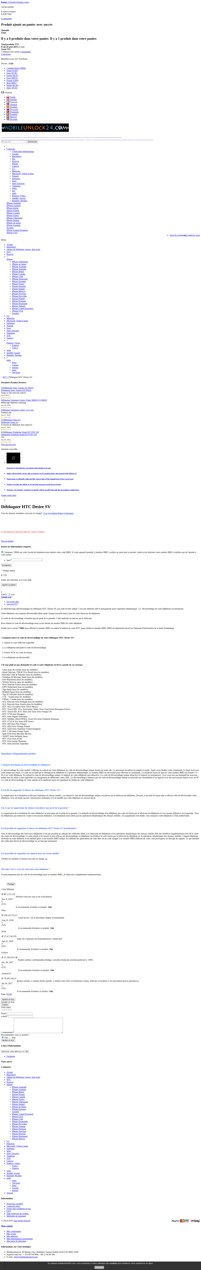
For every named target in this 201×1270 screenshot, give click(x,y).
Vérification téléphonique (23, 151)
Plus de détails (7, 541)
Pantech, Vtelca (19, 196)
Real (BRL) (12, 83)
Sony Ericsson (18, 183)
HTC (9, 252)
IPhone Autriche (14, 205)
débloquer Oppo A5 (9, 422)
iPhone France (13, 215)
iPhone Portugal (19, 301)
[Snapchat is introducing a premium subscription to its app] (13, 462)
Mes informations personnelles (20, 1239)
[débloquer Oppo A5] (11, 420)
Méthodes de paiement (16, 1216)
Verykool (16, 372)
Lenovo (15, 166)
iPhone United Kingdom (17, 230)
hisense (15, 367)
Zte (13, 191)
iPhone (15, 164)
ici (46, 859)
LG (14, 169)
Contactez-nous (13, 1206)
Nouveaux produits (15, 1204)
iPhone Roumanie (19, 303)
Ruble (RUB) (12, 85)
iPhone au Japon (14, 223)
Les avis (12, 604)
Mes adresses (12, 1236)
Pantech (15, 345)
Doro (14, 363)
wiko (9, 350)
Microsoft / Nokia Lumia (23, 173)
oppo (14, 370)
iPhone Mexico (18, 291)
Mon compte (7, 1226)
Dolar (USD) (12, 70)
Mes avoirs (11, 1234)
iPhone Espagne (14, 225)
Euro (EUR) (12, 73)
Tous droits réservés (21, 1221)
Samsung (16, 178)
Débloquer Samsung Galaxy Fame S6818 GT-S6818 (24, 400)
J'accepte (99, 1267)
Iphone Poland (13, 210)
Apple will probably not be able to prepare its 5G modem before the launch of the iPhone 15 (42, 473)
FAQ (9, 1211)
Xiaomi (15, 176)
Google (15, 365)
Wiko (14, 188)
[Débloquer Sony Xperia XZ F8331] (17, 388)
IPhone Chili (17, 276)
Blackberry (17, 156)
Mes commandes (14, 1231)
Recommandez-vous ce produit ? (15, 1035)
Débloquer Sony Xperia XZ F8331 (16, 390)
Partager (11, 884)
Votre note (6, 1007)
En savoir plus (13, 601)
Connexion (6, 54)
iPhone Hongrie (19, 286)
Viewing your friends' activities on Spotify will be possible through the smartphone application (43, 490)
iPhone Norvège (19, 294)
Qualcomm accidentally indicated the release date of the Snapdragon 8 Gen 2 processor (40, 479)
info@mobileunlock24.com (26, 1257)
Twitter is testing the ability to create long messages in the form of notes (34, 484)
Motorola (16, 171)
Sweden (10, 228)
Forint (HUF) (12, 75)
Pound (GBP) (12, 80)
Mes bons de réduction (16, 1241)
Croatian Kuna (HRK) (16, 68)
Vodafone (16, 186)
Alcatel (15, 154)
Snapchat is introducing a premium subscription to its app (29, 468)
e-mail (4, 1016)
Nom (4, 1013)
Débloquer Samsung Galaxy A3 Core (17, 410)
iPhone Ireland (13, 220)
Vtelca (15, 348)
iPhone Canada (13, 213)
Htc (14, 159)
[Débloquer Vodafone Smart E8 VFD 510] (20, 432)
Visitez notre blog (8, 495)
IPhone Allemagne (15, 218)
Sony (14, 181)
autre (14, 193)
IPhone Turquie (18, 306)
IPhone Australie (14, 203)
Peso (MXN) (12, 78)
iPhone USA (12, 233)
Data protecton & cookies (18, 1213)
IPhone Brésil (12, 208)
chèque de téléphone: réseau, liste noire (23, 249)
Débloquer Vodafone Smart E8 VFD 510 (19, 434)
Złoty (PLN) (12, 88)
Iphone (10, 259)
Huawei (15, 161)
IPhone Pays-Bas (19, 296)
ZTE (9, 335)
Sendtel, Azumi (19, 198)
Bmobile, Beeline (20, 201)
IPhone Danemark (20, 279)
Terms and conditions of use (19, 1208)
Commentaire (7, 1032)
